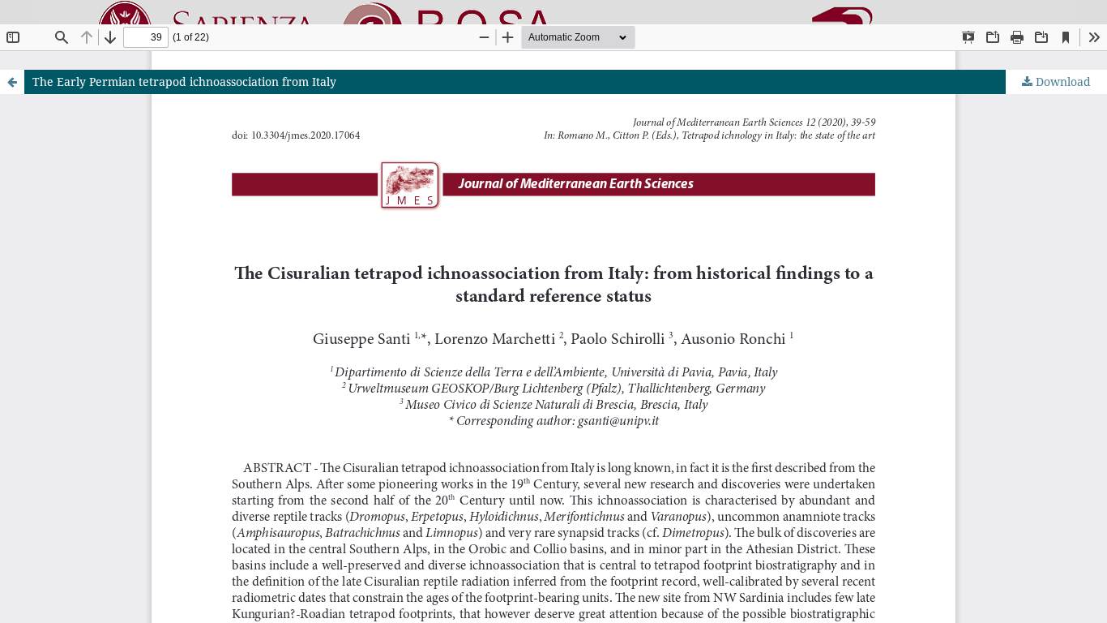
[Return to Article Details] (12, 82)
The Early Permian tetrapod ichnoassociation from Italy (184, 81)
